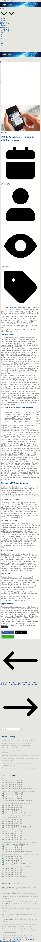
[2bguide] (20, 7)
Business (0, 24)
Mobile (5, 28)
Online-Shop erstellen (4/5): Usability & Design (16, 926)
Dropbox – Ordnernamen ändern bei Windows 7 (17, 803)
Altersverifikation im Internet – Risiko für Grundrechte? (19, 740)
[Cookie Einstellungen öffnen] (3, 939)
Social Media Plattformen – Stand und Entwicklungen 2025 (20, 755)
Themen (3, 8)
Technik (28, 308)
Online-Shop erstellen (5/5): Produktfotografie (16, 830)
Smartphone (20, 308)
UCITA (10, 8)
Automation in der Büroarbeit (11, 779)
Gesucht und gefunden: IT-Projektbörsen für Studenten (19, 682)
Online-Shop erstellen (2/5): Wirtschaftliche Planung (18, 867)
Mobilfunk (8, 308)
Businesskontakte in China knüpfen (23, 937)
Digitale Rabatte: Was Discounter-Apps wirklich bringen (19, 748)
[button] (4, 16)
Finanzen (3, 24)
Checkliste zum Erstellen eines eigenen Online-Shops (19, 924)
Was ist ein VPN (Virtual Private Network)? (23, 893)
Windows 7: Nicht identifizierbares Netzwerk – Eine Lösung (20, 854)
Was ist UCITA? (8, 26)
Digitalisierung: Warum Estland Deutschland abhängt (18, 768)
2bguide (16, 939)
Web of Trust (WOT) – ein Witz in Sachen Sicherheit (18, 791)
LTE (2, 225)
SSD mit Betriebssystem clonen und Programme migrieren (20, 908)
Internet (6, 21)
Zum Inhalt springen (7, 1)
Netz (14, 308)
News (6, 28)
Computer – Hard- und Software (2, 35)
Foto (5, 20)
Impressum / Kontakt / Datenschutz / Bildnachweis (17, 940)
